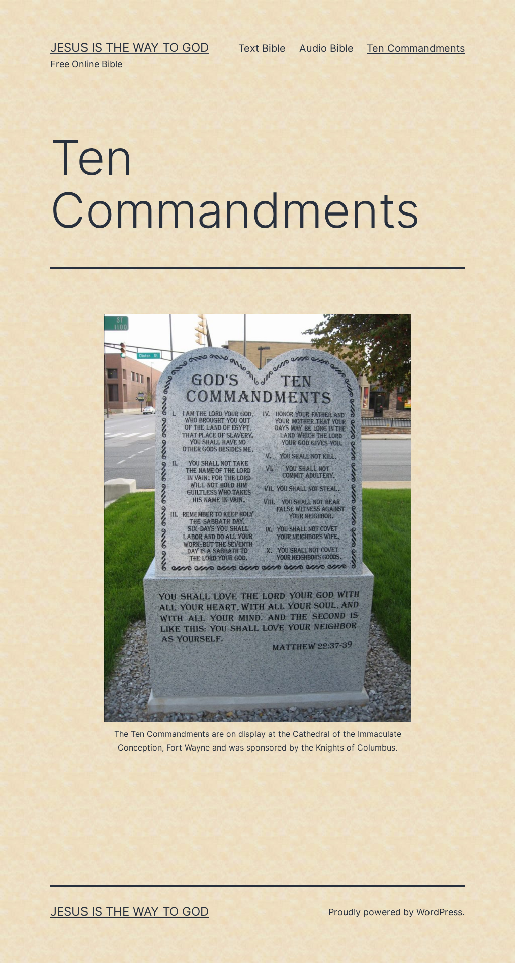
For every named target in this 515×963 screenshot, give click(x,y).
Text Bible (262, 48)
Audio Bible (326, 48)
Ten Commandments (416, 48)
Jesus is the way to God (129, 47)
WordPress (439, 912)
